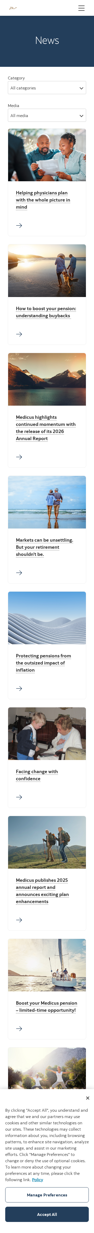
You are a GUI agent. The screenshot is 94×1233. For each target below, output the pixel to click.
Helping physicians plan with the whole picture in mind (43, 200)
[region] (47, 1161)
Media (13, 105)
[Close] (87, 1098)
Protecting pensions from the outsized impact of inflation (43, 663)
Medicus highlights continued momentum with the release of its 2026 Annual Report (46, 427)
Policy (37, 1179)
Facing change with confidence (37, 775)
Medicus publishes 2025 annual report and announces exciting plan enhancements (42, 890)
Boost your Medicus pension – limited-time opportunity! (46, 1006)
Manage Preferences (47, 1194)
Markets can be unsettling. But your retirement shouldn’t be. (44, 547)
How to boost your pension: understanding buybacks (46, 312)
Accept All (47, 1214)
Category (16, 77)
